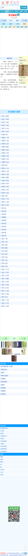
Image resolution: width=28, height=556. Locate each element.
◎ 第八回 (3, 229)
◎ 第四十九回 (5, 162)
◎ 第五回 (3, 220)
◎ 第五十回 (4, 165)
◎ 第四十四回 (5, 147)
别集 (1, 459)
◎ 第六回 (3, 223)
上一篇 (4, 20)
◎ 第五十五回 (5, 180)
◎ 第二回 (3, 211)
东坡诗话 (3, 388)
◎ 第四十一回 (5, 137)
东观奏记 (3, 378)
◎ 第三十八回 (5, 128)
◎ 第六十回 (4, 196)
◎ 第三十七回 (5, 125)
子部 (17, 24)
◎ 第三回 (3, 214)
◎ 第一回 (3, 208)
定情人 (21, 57)
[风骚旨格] (14, 347)
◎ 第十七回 (4, 257)
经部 (3, 24)
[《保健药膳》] (16, 354)
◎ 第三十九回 (5, 131)
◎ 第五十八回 (5, 189)
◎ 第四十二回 (5, 140)
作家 (25, 11)
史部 (10, 24)
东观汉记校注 (4, 375)
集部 (24, 24)
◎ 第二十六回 (5, 285)
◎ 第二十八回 (5, 291)
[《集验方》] (14, 361)
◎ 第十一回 (4, 239)
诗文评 (2, 469)
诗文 (2, 11)
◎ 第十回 (3, 235)
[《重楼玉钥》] (9, 354)
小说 (10, 20)
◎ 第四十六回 (5, 153)
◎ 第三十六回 (5, 122)
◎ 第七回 (3, 226)
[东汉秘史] (23, 75)
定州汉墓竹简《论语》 (7, 366)
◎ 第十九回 (4, 263)
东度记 (21, 63)
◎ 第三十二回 (5, 303)
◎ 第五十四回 (5, 177)
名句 (11, 11)
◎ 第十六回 (4, 254)
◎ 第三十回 (4, 297)
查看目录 (9, 58)
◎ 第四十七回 (5, 156)
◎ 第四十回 (4, 134)
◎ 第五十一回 (5, 168)
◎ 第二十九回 (5, 294)
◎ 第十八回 (4, 260)
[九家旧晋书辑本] (24, 347)
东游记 (21, 80)
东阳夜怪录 (22, 77)
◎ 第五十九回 (5, 193)
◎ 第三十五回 (5, 119)
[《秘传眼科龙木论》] (4, 354)
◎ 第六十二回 (5, 202)
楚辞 (1, 462)
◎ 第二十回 (4, 266)
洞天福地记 (3, 451)
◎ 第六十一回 (5, 199)
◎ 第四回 (3, 217)
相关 (17, 20)
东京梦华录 (4, 382)
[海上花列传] (8, 347)
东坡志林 (3, 394)
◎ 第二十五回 (5, 281)
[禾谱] (19, 347)
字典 (16, 11)
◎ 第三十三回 (5, 306)
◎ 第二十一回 (5, 269)
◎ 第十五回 (4, 251)
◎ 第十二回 (4, 242)
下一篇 (24, 20)
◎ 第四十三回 (5, 144)
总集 (18, 27)
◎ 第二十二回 (5, 272)
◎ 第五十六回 (5, 183)
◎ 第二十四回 (5, 278)
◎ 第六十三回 (5, 205)
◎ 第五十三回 (5, 174)
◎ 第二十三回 (5, 275)
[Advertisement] (14, 42)
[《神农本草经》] (23, 354)
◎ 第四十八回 (5, 159)
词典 (21, 11)
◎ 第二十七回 (5, 288)
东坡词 (2, 385)
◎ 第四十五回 (5, 150)
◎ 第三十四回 (5, 116)
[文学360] (14, 3)
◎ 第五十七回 (5, 186)
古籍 (7, 11)
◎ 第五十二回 (5, 171)
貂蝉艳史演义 (4, 428)
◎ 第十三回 (4, 245)
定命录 (2, 431)
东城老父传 (22, 60)
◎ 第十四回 (4, 248)
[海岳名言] (3, 347)
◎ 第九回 (3, 232)
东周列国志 (22, 83)
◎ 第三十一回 (5, 300)
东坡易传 (3, 391)
